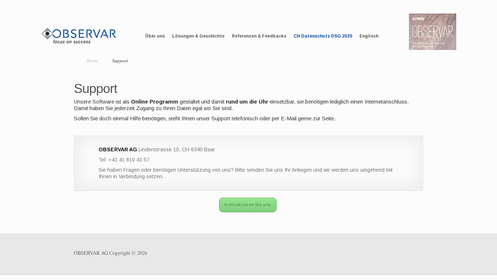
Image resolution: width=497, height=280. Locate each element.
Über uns (155, 36)
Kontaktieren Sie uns (247, 204)
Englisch (368, 36)
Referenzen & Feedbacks (259, 36)
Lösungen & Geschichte (198, 36)
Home (92, 60)
